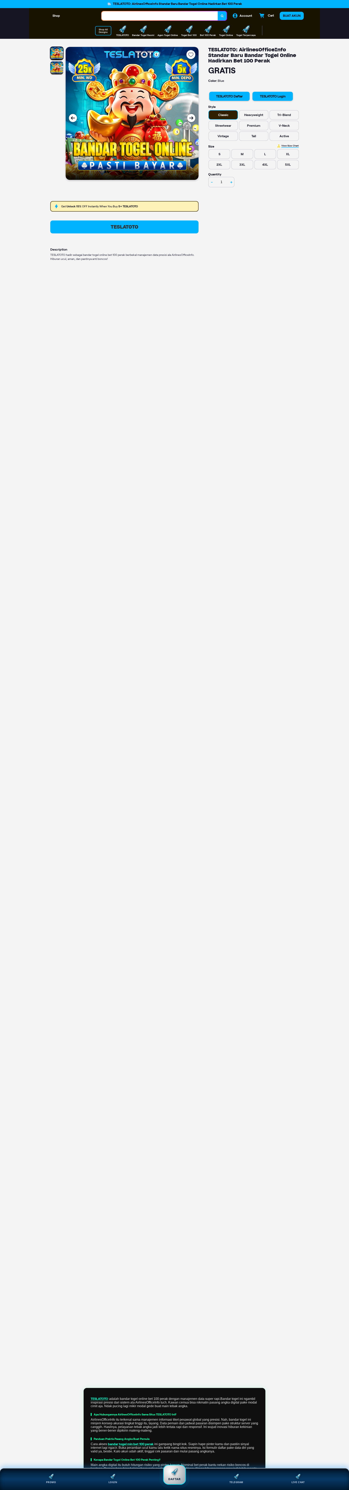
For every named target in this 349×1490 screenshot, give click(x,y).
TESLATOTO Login (273, 96)
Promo (51, 1482)
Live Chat (298, 1482)
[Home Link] (81, 16)
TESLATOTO (124, 227)
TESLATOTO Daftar (229, 96)
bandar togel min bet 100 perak (130, 1444)
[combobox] (160, 15)
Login (112, 1482)
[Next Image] (191, 118)
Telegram (236, 1482)
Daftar (175, 1479)
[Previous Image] (73, 118)
